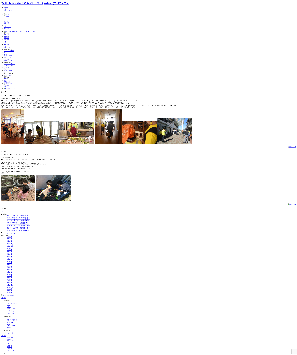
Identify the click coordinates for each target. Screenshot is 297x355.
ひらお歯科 (7, 82)
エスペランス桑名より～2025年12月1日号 (18, 225)
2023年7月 (9, 292)
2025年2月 (9, 261)
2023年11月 (10, 285)
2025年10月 (10, 248)
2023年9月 (9, 289)
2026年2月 (9, 241)
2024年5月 (9, 276)
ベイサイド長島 (8, 56)
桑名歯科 (6, 78)
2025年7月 (9, 253)
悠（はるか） (7, 67)
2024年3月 (9, 279)
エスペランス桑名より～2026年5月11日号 (18, 215)
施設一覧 (6, 22)
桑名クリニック (8, 80)
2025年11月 (10, 246)
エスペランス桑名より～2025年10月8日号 (18, 228)
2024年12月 (10, 264)
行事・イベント (8, 9)
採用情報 (6, 28)
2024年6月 (9, 274)
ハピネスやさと (8, 59)
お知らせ (6, 7)
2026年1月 (9, 243)
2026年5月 (9, 237)
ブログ (2, 211)
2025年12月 (10, 245)
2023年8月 (9, 290)
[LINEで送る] (292, 147)
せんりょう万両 (8, 60)
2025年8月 (9, 251)
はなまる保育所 (8, 70)
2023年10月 (10, 287)
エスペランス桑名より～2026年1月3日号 (18, 224)
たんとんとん (7, 57)
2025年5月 (9, 256)
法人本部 (6, 23)
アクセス (6, 25)
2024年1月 (9, 282)
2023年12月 (10, 284)
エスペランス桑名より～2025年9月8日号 (18, 230)
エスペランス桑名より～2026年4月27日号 (18, 217)
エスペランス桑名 (9, 65)
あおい (5, 52)
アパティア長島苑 (9, 51)
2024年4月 (9, 277)
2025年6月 (9, 254)
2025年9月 (9, 250)
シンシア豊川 (7, 75)
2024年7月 (9, 272)
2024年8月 (9, 271)
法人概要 (6, 38)
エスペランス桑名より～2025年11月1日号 (18, 227)
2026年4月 (9, 238)
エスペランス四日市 (9, 64)
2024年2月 (9, 281)
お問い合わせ (7, 27)
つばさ (5, 69)
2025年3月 (9, 259)
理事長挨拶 (7, 36)
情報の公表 (10, 341)
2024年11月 (10, 266)
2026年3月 (9, 240)
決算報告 (6, 39)
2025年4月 (9, 258)
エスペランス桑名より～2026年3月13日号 (18, 219)
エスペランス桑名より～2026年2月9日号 (18, 220)
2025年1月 (9, 263)
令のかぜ (6, 72)
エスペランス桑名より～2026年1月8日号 (18, 222)
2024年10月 (10, 267)
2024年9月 (9, 269)
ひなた (5, 54)
